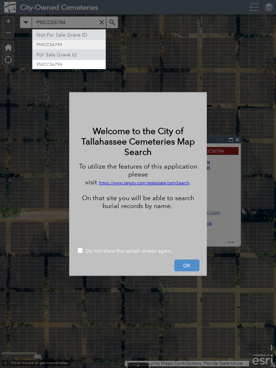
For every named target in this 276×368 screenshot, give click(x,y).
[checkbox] (138, 251)
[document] (138, 167)
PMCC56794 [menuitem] (49, 44)
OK (186, 265)
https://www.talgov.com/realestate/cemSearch (144, 183)
